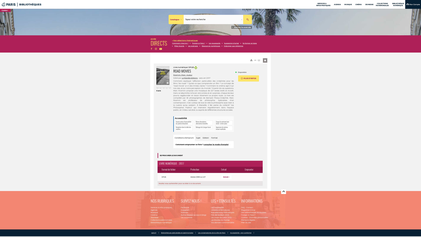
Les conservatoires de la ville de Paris (211, 233)
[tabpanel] (204, 144)
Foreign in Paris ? (248, 215)
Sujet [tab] (198, 138)
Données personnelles (258, 217)
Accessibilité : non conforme (240, 233)
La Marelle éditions (190, 78)
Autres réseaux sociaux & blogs (193, 215)
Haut (283, 191)
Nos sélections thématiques (222, 212)
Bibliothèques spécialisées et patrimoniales (177, 233)
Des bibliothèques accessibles (253, 212)
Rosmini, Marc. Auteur (182, 75)
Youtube (184, 212)
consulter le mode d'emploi (216, 144)
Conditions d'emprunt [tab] (184, 138)
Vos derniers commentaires (222, 223)
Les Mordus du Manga (220, 220)
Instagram (185, 210)
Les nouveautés (217, 207)
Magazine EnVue (248, 210)
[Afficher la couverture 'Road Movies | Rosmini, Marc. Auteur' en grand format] (162, 75)
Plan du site (246, 223)
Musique (154, 212)
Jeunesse (154, 217)
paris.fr (153, 233)
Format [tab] (214, 138)
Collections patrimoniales (161, 220)
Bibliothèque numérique (161, 223)
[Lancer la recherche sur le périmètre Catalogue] (247, 19)
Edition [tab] (206, 138)
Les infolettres (186, 217)
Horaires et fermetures (220, 210)
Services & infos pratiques (161, 207)
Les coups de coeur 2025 (221, 217)
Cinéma (154, 215)
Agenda (154, 210)
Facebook (185, 207)
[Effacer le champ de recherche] (242, 19)
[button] (413, 4)
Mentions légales (248, 220)
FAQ (243, 207)
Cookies (244, 217)
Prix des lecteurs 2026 (220, 215)
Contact (249, 207)
